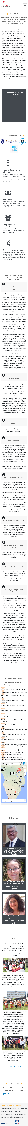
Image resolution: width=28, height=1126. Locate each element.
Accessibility (18, 1105)
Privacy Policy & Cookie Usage (7, 1105)
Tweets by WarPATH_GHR (14, 1066)
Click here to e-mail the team (14, 1094)
